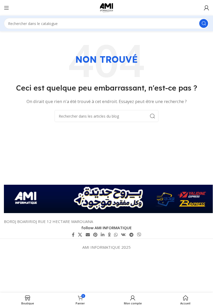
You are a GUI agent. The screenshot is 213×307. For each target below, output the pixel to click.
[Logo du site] (106, 7)
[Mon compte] (206, 8)
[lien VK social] (123, 235)
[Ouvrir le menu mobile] (6, 8)
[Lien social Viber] (139, 235)
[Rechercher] (203, 23)
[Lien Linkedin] (102, 235)
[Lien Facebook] (73, 235)
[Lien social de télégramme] (131, 235)
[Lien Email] (87, 235)
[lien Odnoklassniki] (109, 235)
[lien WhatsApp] (115, 235)
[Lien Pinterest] (95, 235)
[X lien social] (80, 235)
